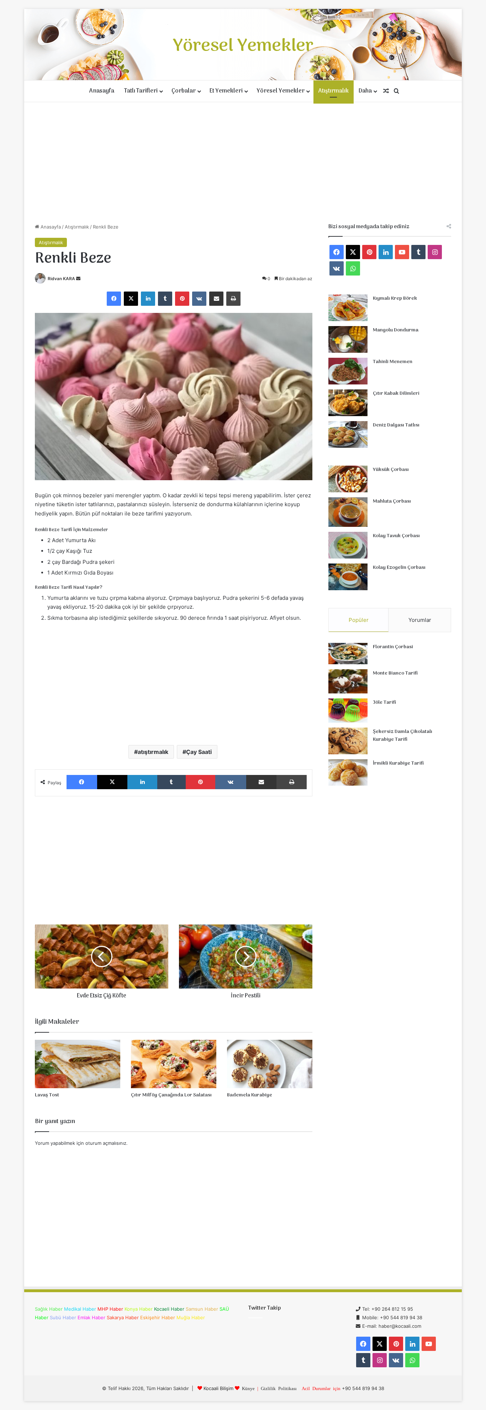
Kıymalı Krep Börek (395, 298)
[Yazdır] (233, 299)
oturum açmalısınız (105, 1143)
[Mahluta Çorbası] (348, 512)
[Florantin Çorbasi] (348, 654)
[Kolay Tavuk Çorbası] (348, 545)
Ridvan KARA (61, 278)
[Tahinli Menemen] (348, 371)
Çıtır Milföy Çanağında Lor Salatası (171, 1095)
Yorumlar (419, 620)
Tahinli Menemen (392, 362)
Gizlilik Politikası (279, 1388)
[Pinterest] (182, 299)
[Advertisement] (243, 163)
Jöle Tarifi (384, 702)
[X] (131, 299)
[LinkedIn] (148, 299)
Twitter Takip (264, 1308)
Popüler (359, 620)
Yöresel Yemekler (281, 91)
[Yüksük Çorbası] (348, 479)
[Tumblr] (165, 299)
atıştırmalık (153, 751)
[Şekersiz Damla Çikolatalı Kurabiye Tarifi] (348, 741)
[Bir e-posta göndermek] (78, 278)
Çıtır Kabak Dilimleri (396, 393)
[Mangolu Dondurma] (348, 339)
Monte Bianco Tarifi (395, 673)
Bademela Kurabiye (249, 1095)
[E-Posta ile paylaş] (216, 299)
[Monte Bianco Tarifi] (348, 681)
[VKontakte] (199, 299)
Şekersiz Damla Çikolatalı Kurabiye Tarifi (402, 736)
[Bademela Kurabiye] (269, 1064)
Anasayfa (101, 91)
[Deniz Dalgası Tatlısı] (348, 434)
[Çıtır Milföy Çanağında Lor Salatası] (173, 1064)
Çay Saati (199, 751)
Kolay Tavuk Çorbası (396, 536)
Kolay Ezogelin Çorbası (399, 568)
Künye (248, 1388)
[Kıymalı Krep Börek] (348, 307)
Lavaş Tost (47, 1095)
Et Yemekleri (226, 91)
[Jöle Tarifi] (348, 710)
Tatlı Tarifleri (141, 91)
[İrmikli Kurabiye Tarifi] (348, 772)
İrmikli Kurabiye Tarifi (398, 763)
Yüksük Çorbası (391, 470)
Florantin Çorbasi (393, 647)
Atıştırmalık (333, 91)
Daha (365, 91)
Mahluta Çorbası (392, 501)
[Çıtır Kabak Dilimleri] (348, 402)
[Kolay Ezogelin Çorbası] (348, 577)
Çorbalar (183, 91)
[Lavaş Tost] (77, 1064)
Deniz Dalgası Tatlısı (396, 425)
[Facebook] (114, 299)
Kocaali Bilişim (218, 1388)
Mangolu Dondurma (395, 330)
